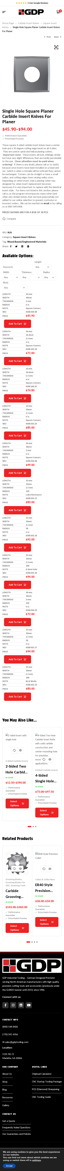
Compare (11, 218)
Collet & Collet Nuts (45, 879)
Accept (9, 1166)
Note (5, 282)
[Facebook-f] (5, 1005)
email (46, 203)
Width (6, 272)
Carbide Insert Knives (28, 23)
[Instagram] (13, 1005)
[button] (56, 47)
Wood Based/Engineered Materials (26, 241)
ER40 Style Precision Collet (44, 890)
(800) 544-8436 (10, 1026)
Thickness (27, 272)
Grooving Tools (18, 885)
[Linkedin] (21, 1005)
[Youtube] (29, 1005)
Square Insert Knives (24, 237)
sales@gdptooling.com (16, 1042)
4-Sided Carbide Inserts (46, 770)
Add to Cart (15, 323)
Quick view (20, 750)
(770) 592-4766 (10, 1034)
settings (36, 1160)
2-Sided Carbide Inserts (17, 761)
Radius (46, 272)
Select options (14, 803)
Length (38, 261)
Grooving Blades (14, 879)
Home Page (8, 23)
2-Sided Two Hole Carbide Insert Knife (16, 772)
